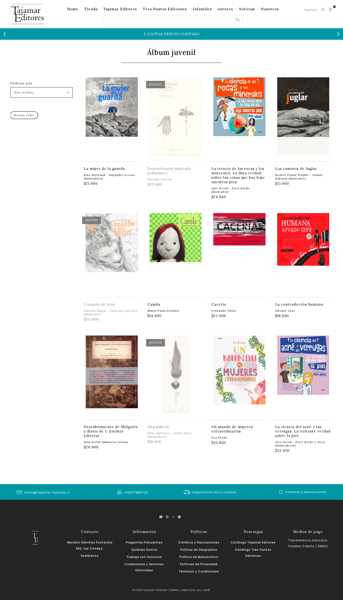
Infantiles (202, 9)
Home (72, 9)
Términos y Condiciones (199, 571)
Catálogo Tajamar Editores (253, 542)
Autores (225, 9)
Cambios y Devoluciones (198, 542)
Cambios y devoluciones (305, 492)
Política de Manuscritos (198, 557)
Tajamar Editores (120, 9)
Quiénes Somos (144, 550)
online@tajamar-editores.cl (47, 492)
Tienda (91, 9)
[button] (4, 34)
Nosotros (270, 9)
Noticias (247, 9)
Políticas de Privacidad (198, 564)
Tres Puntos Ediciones (165, 9)
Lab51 (206, 590)
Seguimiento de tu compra (214, 492)
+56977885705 (136, 492)
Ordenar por (21, 83)
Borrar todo (24, 115)
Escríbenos (90, 556)
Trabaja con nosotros (144, 557)
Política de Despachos (198, 550)
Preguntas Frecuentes (144, 542)
